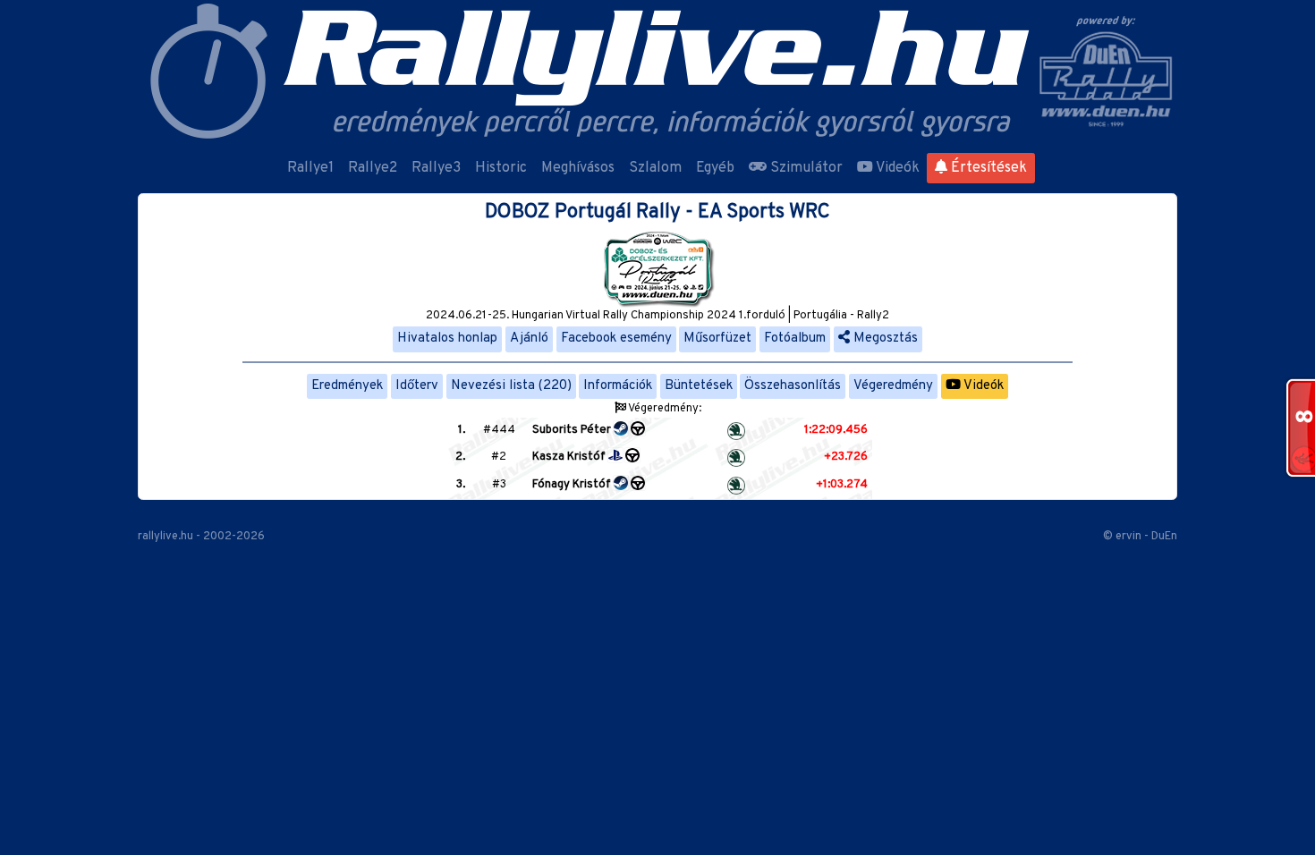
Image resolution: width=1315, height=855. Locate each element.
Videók (896, 168)
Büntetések (699, 385)
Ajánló (529, 338)
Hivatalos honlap (447, 338)
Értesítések (987, 168)
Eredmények (347, 385)
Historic (501, 168)
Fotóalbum (795, 338)
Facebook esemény (616, 338)
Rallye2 (372, 168)
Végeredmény (893, 385)
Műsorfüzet (717, 338)
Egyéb (715, 168)
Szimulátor (805, 168)
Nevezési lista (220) (511, 385)
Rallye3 (436, 168)
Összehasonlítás (792, 385)
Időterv (416, 385)
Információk (617, 385)
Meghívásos (578, 168)
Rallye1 (310, 168)
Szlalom (655, 168)
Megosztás (884, 338)
